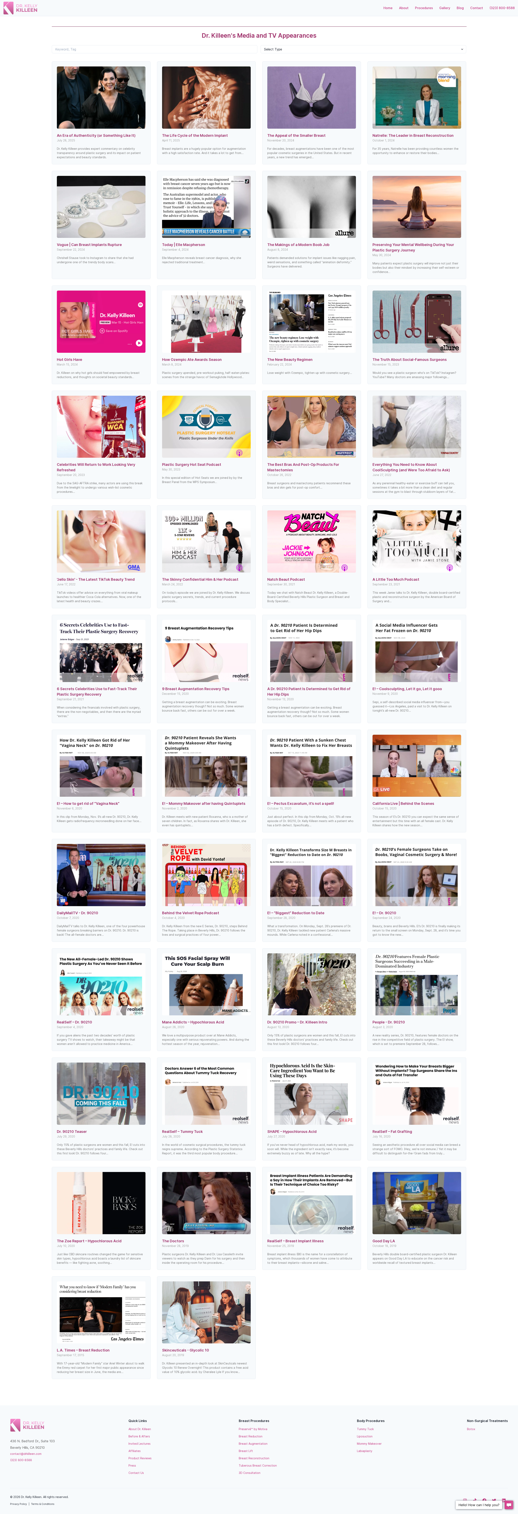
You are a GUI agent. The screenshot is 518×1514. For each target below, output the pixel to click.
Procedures (424, 8)
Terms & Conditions (42, 1503)
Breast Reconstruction (254, 1458)
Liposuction (365, 1436)
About (404, 8)
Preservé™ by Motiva (253, 1429)
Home (388, 8)
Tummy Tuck (365, 1429)
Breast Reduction (250, 1436)
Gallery (444, 8)
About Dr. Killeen (139, 1429)
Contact (476, 8)
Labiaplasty (364, 1451)
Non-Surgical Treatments (487, 1421)
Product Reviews (140, 1458)
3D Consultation (249, 1472)
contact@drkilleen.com (25, 1453)
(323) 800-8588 (502, 8)
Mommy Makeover (369, 1443)
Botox (471, 1429)
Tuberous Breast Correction (258, 1465)
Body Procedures (371, 1421)
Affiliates (134, 1451)
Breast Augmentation (253, 1443)
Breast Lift (246, 1451)
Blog (460, 8)
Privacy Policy (18, 1503)
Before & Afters (139, 1436)
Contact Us (136, 1472)
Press (132, 1465)
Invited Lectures (139, 1443)
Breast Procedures (254, 1421)
